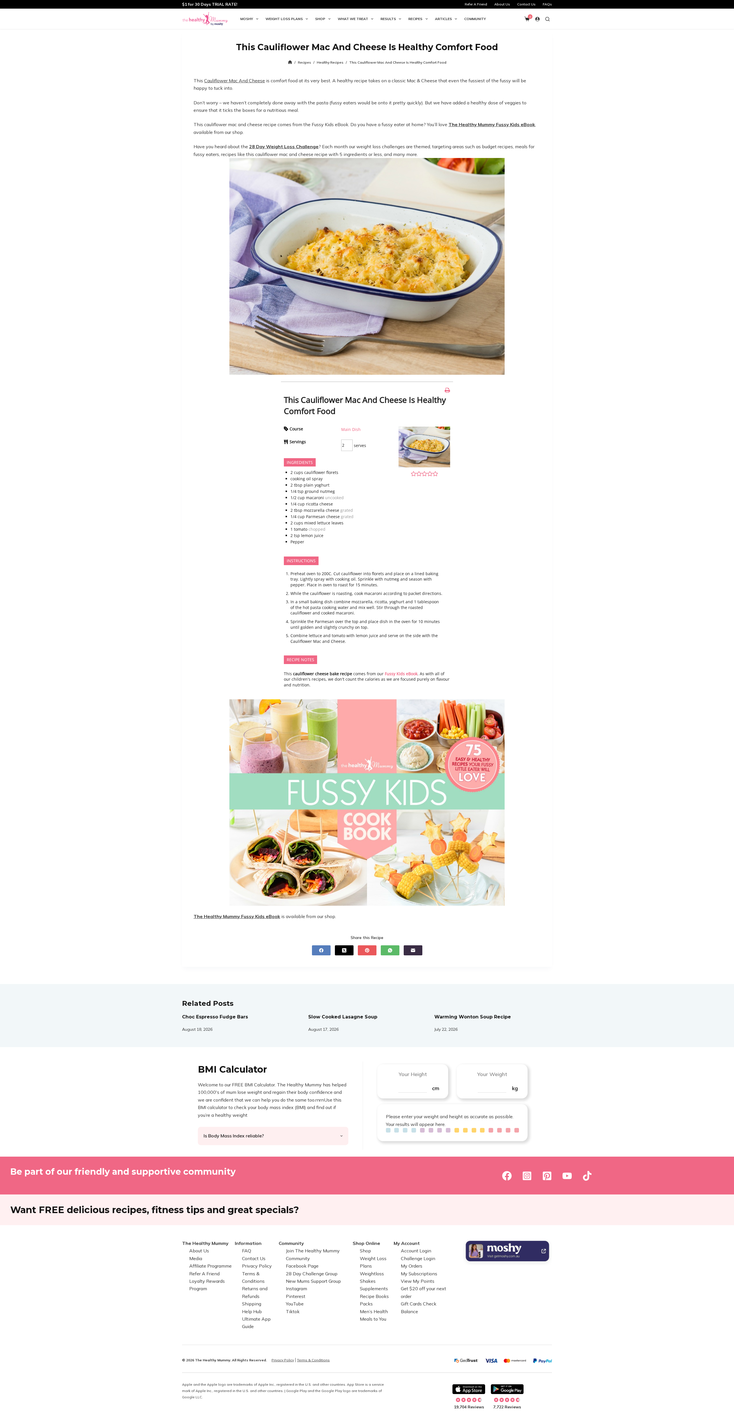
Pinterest (295, 1296)
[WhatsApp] (390, 950)
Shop (320, 19)
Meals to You (373, 1319)
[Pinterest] (367, 950)
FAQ (246, 1251)
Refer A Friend (476, 4)
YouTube (295, 1304)
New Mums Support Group (313, 1281)
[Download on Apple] (468, 1389)
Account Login (416, 1251)
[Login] (537, 19)
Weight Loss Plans (284, 19)
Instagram (296, 1288)
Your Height (413, 1074)
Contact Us (526, 4)
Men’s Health (374, 1311)
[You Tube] (567, 1176)
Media (195, 1258)
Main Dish (351, 429)
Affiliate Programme (210, 1266)
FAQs (547, 4)
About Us (502, 4)
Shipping (251, 1304)
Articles (443, 19)
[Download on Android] (507, 1389)
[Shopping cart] (527, 19)
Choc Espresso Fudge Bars (215, 1017)
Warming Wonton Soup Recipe (472, 1017)
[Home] (290, 62)
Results (388, 19)
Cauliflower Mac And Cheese (234, 80)
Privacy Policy (257, 1266)
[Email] (413, 950)
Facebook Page (302, 1266)
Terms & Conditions (313, 1360)
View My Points (417, 1281)
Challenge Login (418, 1258)
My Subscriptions (419, 1273)
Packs (366, 1304)
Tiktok (293, 1311)
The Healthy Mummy (205, 1243)
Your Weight (492, 1074)
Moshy (246, 19)
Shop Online (366, 1243)
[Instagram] (527, 1176)
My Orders (411, 1266)
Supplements (374, 1288)
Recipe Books (374, 1296)
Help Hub (252, 1311)
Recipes (415, 19)
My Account (407, 1243)
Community (475, 19)
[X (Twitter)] (344, 950)
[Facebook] (321, 950)
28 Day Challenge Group (311, 1273)
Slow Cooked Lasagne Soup (342, 1017)
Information (248, 1243)
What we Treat (353, 19)
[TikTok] (587, 1176)
